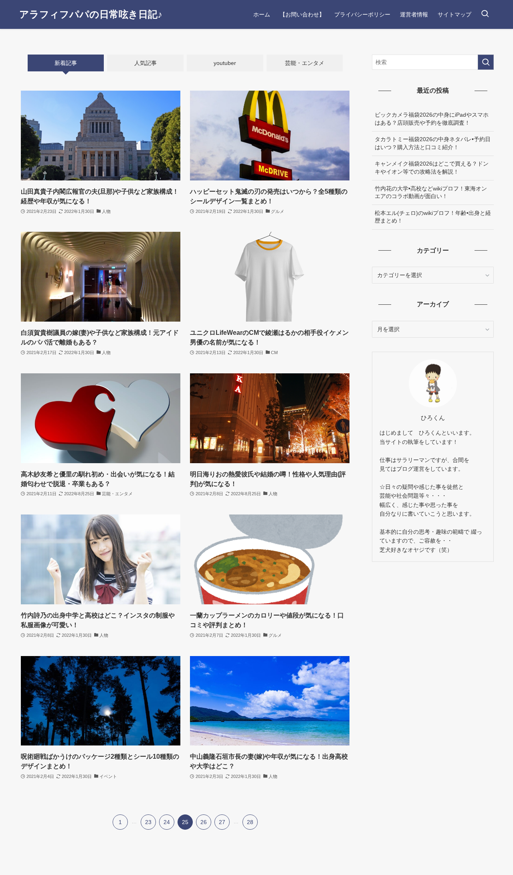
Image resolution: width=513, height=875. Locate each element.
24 (167, 822)
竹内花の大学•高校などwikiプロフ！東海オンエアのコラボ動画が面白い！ (431, 192)
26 (203, 822)
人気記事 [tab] (145, 63)
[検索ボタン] (485, 14)
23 (148, 822)
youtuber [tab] (225, 63)
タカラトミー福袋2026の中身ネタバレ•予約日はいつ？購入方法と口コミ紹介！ (433, 143)
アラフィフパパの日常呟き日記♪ (90, 14)
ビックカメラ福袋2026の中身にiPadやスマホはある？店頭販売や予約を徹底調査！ (432, 118)
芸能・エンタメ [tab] (304, 63)
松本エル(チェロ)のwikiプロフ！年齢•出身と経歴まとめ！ (433, 217)
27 (222, 822)
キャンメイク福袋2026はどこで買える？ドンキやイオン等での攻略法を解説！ (432, 167)
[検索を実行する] (486, 62)
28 (250, 822)
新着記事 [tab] (66, 63)
